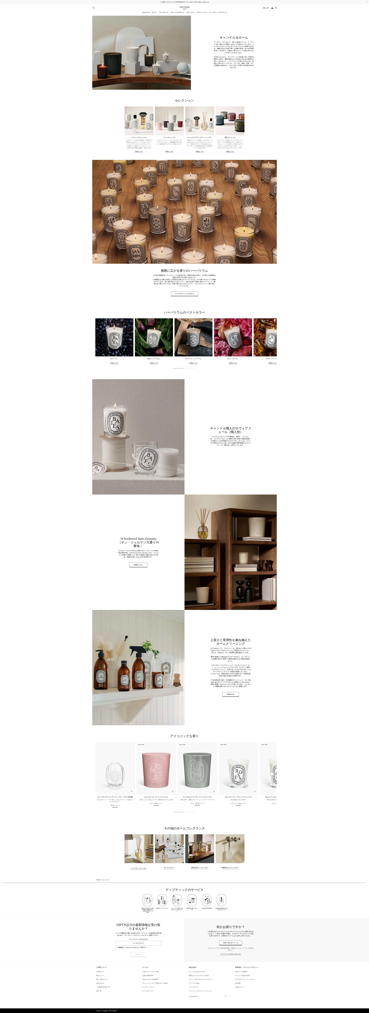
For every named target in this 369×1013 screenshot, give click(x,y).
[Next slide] (272, 340)
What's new (146, 12)
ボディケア (190, 12)
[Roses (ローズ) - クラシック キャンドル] (238, 768)
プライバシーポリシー (132, 947)
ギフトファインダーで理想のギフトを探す (155, 983)
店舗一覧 (98, 991)
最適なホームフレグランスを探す (199, 975)
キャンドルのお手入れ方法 (197, 971)
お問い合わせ (100, 983)
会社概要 (237, 983)
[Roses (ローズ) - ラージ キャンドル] (156, 768)
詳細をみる (205, 2)
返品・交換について (102, 979)
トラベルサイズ (193, 987)
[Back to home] (184, 8)
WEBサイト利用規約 (241, 971)
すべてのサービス (147, 991)
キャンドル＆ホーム (177, 12)
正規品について (239, 987)
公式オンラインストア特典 (150, 971)
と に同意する (132, 947)
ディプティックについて (218, 12)
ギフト (154, 12)
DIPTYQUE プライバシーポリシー (245, 979)
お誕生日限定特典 (147, 975)
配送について (100, 975)
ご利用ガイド (100, 971)
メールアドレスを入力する (138, 939)
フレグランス (163, 12)
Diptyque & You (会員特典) (150, 979)
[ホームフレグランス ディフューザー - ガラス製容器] (115, 768)
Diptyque (98, 879)
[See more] (139, 120)
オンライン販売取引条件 (242, 975)
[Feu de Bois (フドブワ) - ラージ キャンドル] (197, 768)
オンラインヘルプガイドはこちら (231, 954)
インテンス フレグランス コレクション (200, 991)
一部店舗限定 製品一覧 (103, 987)
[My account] (272, 8)
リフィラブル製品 (194, 983)
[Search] (93, 7)
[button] (266, 8)
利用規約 (120, 947)
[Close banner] (367, 2)
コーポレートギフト (148, 987)
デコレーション (202, 12)
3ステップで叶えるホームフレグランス (200, 979)
